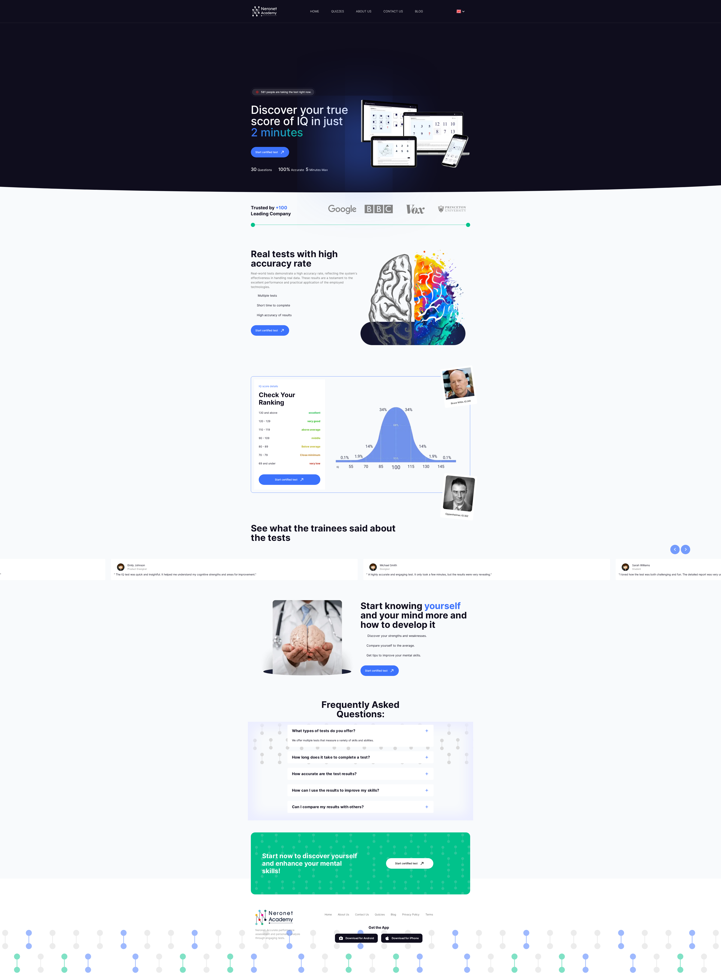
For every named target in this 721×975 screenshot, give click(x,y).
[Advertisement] (360, 58)
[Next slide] (685, 549)
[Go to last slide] (675, 549)
